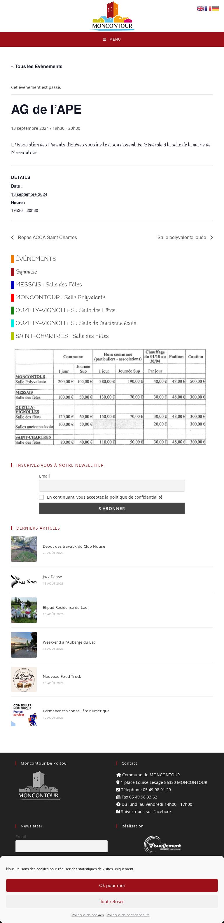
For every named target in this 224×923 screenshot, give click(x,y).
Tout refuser (112, 901)
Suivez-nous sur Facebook (146, 811)
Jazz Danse (52, 576)
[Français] (208, 8)
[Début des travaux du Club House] (23, 548)
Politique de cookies (88, 914)
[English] (200, 8)
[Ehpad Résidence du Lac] (23, 610)
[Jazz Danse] (23, 579)
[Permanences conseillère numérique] (23, 713)
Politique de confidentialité (128, 914)
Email (44, 476)
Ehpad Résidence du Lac (65, 607)
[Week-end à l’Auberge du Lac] (23, 644)
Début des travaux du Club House (74, 546)
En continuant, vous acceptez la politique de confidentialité (104, 497)
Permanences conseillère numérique (76, 710)
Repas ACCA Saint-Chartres (47, 237)
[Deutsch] (216, 8)
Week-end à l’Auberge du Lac (69, 642)
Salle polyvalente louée (182, 237)
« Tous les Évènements (36, 66)
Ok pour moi (112, 885)
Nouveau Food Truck (62, 676)
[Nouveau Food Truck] (23, 679)
